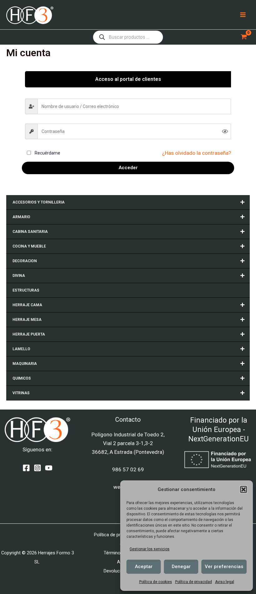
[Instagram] (37, 468)
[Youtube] (48, 468)
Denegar (181, 566)
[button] (243, 489)
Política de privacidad (193, 582)
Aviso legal (224, 582)
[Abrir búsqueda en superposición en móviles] (128, 37)
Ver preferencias (224, 566)
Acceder (128, 167)
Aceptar (144, 566)
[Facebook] (26, 468)
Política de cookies (155, 582)
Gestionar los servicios (150, 549)
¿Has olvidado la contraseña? (196, 153)
